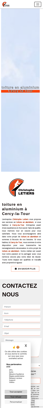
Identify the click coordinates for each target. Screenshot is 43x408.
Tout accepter (16, 392)
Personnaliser (16, 402)
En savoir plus (26, 269)
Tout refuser (15, 397)
